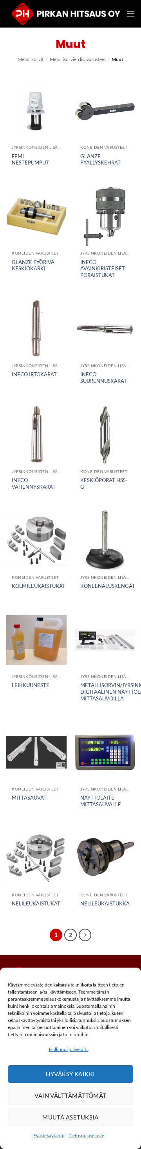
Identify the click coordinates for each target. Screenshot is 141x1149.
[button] (130, 13)
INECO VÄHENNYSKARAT (34, 483)
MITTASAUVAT (29, 797)
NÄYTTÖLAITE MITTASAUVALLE (100, 800)
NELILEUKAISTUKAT (36, 903)
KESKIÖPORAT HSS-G (104, 483)
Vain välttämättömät (70, 1095)
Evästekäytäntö (49, 1135)
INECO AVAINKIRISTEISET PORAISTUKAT (102, 269)
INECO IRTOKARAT (34, 374)
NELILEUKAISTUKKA (105, 903)
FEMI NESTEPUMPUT (30, 159)
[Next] (85, 935)
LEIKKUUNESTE (30, 685)
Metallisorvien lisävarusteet (78, 59)
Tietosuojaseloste (86, 1135)
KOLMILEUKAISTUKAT (38, 586)
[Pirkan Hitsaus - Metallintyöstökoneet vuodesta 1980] (66, 14)
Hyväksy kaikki (70, 1073)
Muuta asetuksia (70, 1117)
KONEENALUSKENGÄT (107, 586)
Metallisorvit (30, 59)
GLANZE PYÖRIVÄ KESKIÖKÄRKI (33, 265)
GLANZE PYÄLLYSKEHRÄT (100, 159)
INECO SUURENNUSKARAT (103, 377)
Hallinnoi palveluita (69, 1049)
